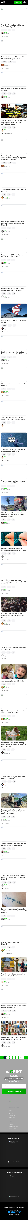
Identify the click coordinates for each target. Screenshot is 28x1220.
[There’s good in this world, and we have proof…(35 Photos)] (14, 964)
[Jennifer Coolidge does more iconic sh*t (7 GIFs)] (14, 638)
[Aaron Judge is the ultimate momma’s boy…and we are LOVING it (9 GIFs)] (14, 570)
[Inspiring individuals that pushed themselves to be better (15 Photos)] (14, 342)
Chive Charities (12, 1130)
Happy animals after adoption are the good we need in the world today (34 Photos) (13, 812)
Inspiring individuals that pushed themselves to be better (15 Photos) (14, 353)
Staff (5, 296)
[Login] (24, 2)
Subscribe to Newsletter (14, 1091)
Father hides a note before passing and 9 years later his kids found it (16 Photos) (14, 911)
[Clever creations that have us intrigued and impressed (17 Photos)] (14, 539)
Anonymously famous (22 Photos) (13, 681)
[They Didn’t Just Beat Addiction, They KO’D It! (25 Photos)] (14, 15)
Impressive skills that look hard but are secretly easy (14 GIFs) (13, 58)
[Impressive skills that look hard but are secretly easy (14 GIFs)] (14, 47)
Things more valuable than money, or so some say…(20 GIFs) (13, 450)
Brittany (6, 197)
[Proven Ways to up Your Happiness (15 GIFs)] (14, 79)
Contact (11, 1113)
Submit (10, 1112)
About (10, 1110)
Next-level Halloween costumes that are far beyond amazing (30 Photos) (12, 223)
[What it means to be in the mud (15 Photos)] (14, 374)
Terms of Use (12, 1115)
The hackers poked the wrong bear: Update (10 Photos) (13, 777)
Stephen (6, 522)
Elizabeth (6, 884)
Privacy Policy (12, 1117)
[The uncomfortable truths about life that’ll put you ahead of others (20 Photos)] (14, 866)
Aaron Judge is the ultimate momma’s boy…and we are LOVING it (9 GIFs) (13, 582)
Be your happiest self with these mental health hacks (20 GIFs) (12, 289)
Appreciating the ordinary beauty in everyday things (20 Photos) (13, 1038)
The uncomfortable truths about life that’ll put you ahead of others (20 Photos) (13, 877)
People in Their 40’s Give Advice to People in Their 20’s (13, 1007)
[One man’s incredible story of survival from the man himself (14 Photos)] (14, 604)
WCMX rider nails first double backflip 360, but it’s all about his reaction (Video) (12, 514)
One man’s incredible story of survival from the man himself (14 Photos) (13, 615)
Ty (4, 64)
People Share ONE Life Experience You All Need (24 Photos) (13, 256)
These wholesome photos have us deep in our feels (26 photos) (13, 482)
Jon (5, 752)
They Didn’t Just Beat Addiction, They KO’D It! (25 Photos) (12, 26)
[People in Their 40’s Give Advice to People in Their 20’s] (14, 996)
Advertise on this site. (14, 1214)
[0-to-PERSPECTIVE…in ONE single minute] (14, 311)
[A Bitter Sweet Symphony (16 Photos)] (14, 932)
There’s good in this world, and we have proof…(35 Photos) (13, 975)
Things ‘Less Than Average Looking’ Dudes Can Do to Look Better (13, 844)
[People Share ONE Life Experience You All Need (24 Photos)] (14, 245)
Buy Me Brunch (12, 1128)
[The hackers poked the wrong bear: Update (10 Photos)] (14, 767)
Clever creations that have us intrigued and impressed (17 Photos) (14, 549)
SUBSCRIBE (18, 2)
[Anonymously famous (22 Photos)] (14, 671)
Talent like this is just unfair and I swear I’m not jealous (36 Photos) (13, 418)
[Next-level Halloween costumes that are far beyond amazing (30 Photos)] (14, 212)
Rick (5, 327)
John (5, 783)
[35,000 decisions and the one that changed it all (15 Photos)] (14, 701)
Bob (5, 129)
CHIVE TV (11, 1124)
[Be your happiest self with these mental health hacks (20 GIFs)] (14, 279)
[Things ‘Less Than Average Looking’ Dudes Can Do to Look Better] (14, 834)
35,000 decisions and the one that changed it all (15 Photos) (13, 712)
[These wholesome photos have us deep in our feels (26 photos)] (14, 471)
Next (21, 1057)
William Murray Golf (13, 1126)
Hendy (5, 32)
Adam (5, 230)
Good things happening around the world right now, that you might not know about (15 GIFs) (13, 157)
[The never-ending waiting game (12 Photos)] (14, 180)
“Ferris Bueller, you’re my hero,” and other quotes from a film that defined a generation (13, 122)
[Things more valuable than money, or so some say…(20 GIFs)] (14, 440)
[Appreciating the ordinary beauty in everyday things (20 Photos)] (14, 1028)
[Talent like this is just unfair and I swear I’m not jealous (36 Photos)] (14, 408)
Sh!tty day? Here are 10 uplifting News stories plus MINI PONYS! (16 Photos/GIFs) (13, 744)
